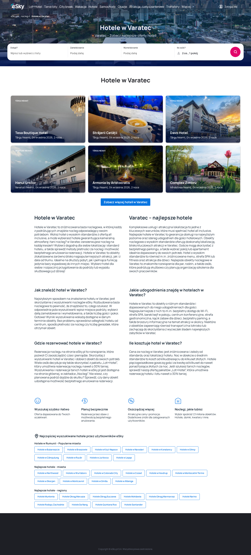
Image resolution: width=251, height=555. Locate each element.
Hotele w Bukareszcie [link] (48, 449)
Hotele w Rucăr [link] (74, 457)
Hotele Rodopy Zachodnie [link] (50, 504)
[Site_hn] (202, 524)
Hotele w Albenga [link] (124, 481)
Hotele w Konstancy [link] (162, 449)
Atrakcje (134, 7)
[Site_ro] (48, 524)
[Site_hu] (125, 524)
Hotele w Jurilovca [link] (99, 457)
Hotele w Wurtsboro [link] (76, 473)
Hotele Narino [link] (189, 496)
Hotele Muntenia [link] (46, 496)
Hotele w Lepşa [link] (124, 457)
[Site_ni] (180, 524)
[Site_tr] (81, 524)
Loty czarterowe (153, 7)
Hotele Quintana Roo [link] (106, 504)
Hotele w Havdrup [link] (158, 473)
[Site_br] (37, 524)
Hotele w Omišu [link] (100, 481)
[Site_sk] (114, 524)
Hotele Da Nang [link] (80, 504)
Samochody (108, 7)
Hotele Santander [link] (133, 504)
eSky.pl (14, 16)
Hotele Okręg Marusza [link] (73, 496)
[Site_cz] (92, 524)
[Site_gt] (191, 524)
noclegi (24, 16)
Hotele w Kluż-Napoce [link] (106, 449)
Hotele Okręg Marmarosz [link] (162, 496)
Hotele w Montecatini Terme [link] (189, 473)
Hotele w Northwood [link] (47, 473)
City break (66, 7)
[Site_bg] (59, 524)
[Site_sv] (169, 524)
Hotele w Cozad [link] (134, 473)
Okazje (122, 7)
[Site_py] (213, 524)
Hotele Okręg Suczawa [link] (104, 496)
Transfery (172, 7)
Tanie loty (50, 7)
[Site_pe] (70, 524)
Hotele (93, 7)
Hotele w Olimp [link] (187, 449)
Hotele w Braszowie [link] (77, 449)
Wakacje (80, 7)
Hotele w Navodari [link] (134, 449)
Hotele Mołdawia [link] (132, 496)
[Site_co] (136, 524)
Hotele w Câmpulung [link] (48, 457)
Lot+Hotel (35, 7)
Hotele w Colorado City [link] (106, 473)
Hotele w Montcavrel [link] (73, 481)
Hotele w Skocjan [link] (46, 481)
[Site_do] (147, 524)
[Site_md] (103, 524)
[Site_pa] (158, 524)
